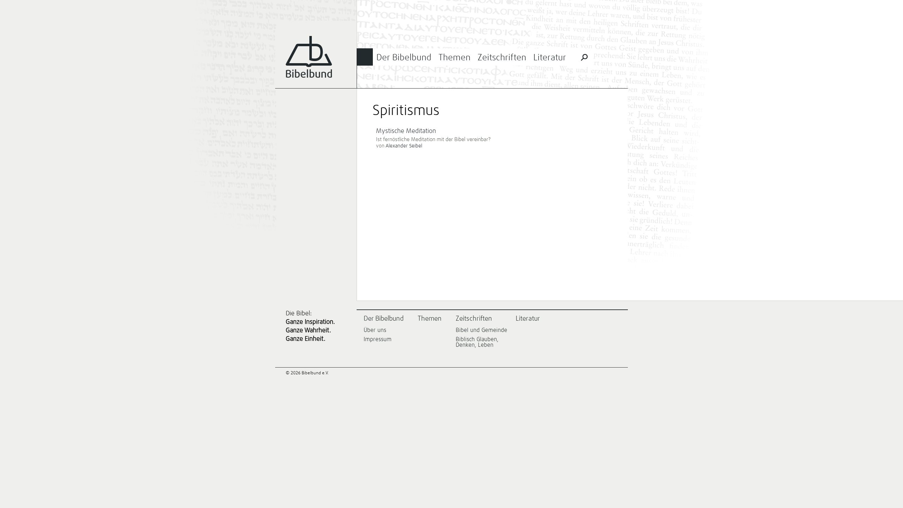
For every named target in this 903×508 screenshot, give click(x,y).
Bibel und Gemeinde (481, 330)
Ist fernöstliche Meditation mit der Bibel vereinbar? (433, 139)
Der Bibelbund (403, 57)
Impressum (378, 339)
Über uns (375, 330)
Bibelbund (309, 57)
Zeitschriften (502, 57)
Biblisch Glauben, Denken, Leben (477, 342)
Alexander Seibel (404, 146)
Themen (454, 57)
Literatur (549, 57)
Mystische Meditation (406, 131)
